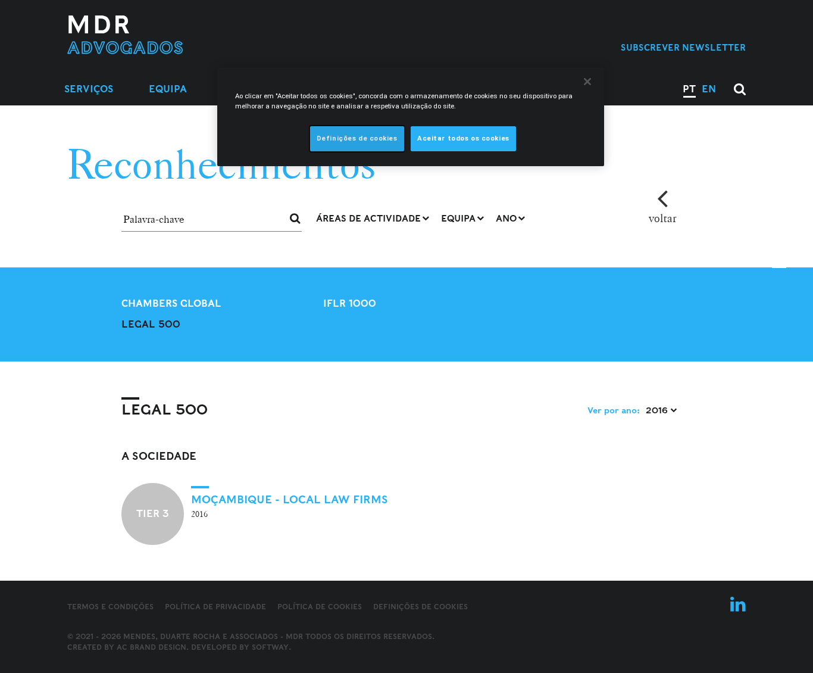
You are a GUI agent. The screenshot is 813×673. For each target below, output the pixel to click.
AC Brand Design (151, 647)
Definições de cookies (420, 607)
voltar (663, 218)
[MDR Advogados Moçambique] (163, 34)
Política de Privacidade (215, 606)
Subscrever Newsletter (683, 47)
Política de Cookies (319, 606)
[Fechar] (587, 81)
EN (709, 89)
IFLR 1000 (349, 303)
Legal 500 (150, 324)
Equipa (168, 89)
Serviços (88, 89)
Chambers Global (171, 303)
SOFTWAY (270, 647)
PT (689, 89)
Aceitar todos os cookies (463, 138)
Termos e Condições (110, 606)
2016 (658, 410)
